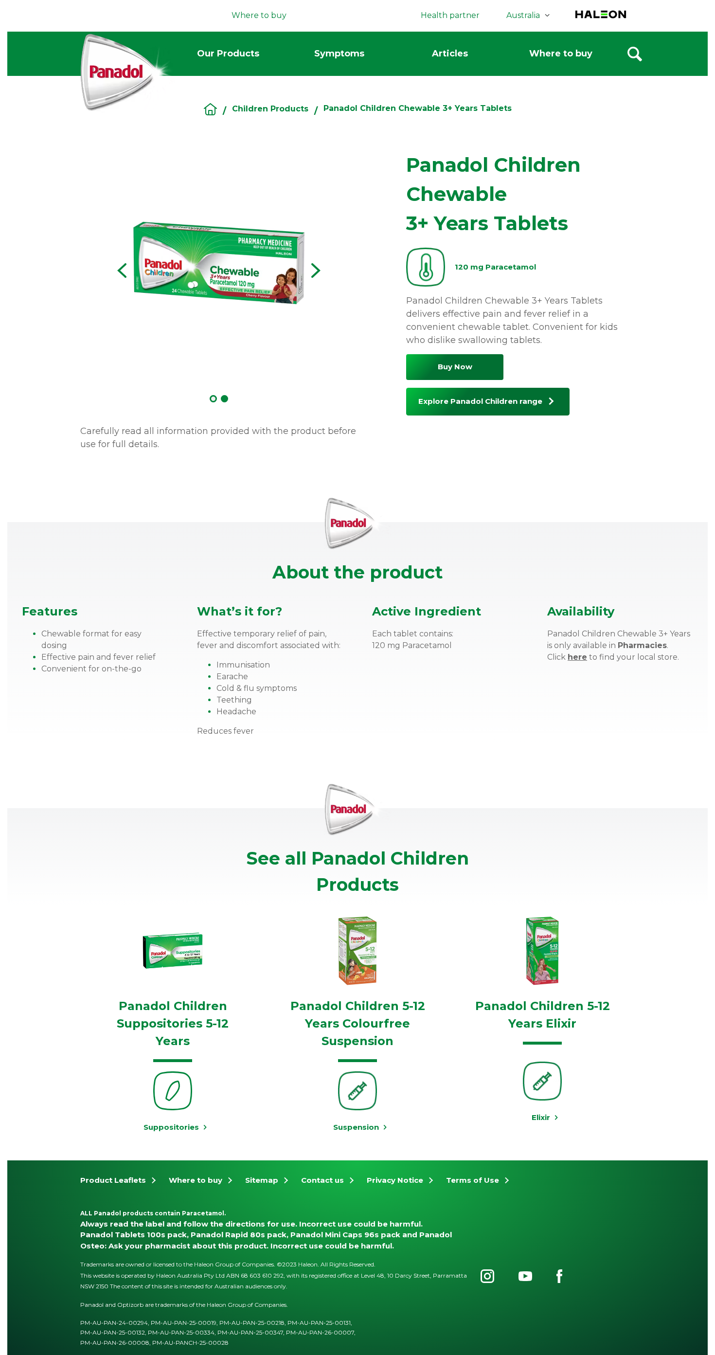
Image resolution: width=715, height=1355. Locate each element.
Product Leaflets (113, 1180)
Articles (450, 53)
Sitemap (261, 1180)
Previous (121, 270)
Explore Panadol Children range (480, 401)
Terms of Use (472, 1180)
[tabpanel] (218, 263)
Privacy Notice (395, 1180)
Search (634, 54)
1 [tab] (213, 398)
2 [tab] (224, 398)
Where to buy (560, 53)
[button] (703, 525)
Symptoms (339, 53)
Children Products (270, 108)
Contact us (322, 1180)
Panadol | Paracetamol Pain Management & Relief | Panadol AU (210, 109)
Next (316, 270)
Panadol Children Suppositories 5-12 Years (173, 1023)
